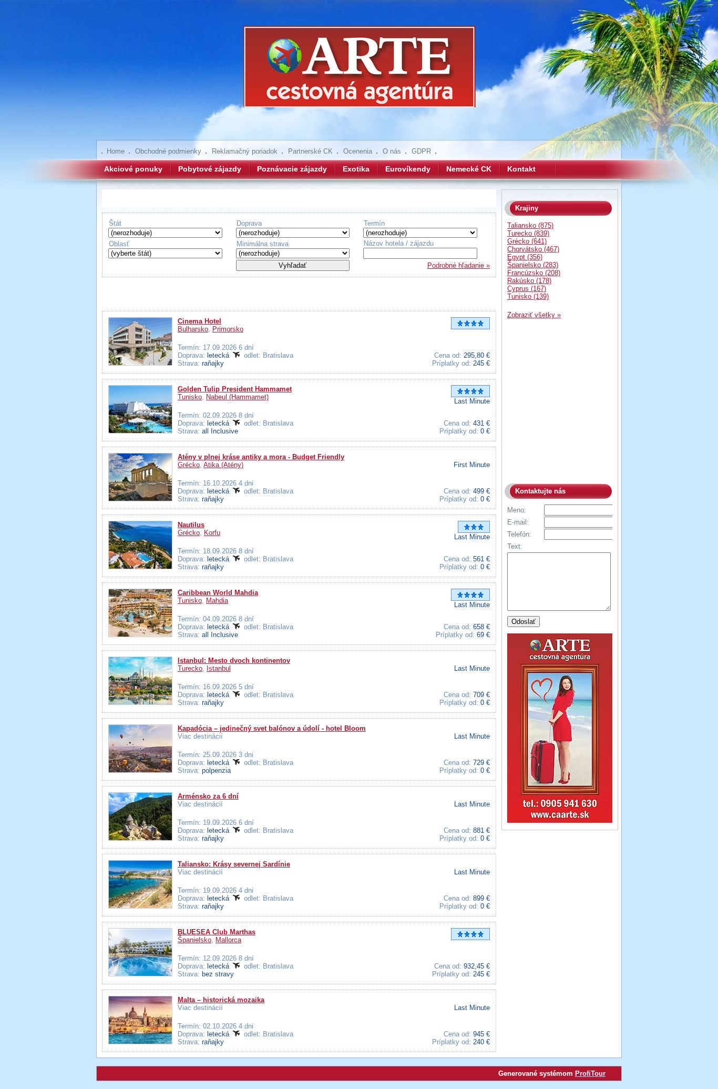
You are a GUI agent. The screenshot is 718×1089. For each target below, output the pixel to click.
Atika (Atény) (223, 465)
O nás (392, 151)
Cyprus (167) (526, 289)
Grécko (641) (527, 241)
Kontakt (521, 169)
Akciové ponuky (133, 169)
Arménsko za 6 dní (208, 796)
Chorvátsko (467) (533, 249)
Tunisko (190, 397)
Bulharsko (193, 329)
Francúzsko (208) (533, 273)
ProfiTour (590, 1073)
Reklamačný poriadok (245, 151)
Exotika (356, 169)
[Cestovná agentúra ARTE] (359, 74)
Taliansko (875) (530, 225)
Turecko (190, 668)
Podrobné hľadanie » (458, 265)
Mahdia (217, 600)
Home (116, 151)
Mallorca (228, 940)
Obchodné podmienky (168, 151)
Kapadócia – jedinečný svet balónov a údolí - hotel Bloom (272, 728)
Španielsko (194, 940)
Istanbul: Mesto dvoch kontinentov (234, 660)
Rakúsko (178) (529, 281)
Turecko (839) (528, 233)
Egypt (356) (524, 257)
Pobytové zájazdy (209, 169)
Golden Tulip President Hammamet (235, 389)
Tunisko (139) (528, 296)
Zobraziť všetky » (534, 315)
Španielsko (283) (532, 265)
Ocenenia (357, 151)
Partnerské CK (310, 151)
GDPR (421, 151)
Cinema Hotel (199, 321)
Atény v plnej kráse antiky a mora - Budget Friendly (261, 457)
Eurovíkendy (407, 169)
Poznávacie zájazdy (292, 169)
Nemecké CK (468, 169)
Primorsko (227, 329)
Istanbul (219, 668)
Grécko (189, 465)
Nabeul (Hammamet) (237, 397)
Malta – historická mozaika (221, 1000)
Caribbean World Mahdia (218, 593)
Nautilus (191, 525)
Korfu (212, 533)
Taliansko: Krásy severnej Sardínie (234, 864)
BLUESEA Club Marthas (216, 932)
